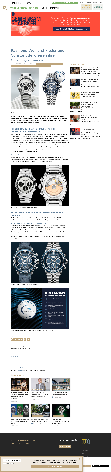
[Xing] (21, 339)
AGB (83, 453)
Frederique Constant (17, 66)
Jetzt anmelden (65, 446)
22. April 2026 (36, 399)
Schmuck (35, 440)
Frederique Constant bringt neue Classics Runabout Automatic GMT (90, 81)
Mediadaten (85, 456)
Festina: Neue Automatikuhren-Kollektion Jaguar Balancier (60, 421)
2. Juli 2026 (14, 401)
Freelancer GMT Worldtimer (47, 346)
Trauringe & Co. (15, 443)
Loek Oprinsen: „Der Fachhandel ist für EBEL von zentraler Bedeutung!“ (39, 394)
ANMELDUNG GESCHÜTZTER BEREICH (65, 2)
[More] (28, 339)
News (12, 440)
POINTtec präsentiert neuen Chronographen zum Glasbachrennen (89, 104)
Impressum (85, 450)
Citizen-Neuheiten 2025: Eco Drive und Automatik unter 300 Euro (20, 421)
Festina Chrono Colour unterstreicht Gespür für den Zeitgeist (89, 117)
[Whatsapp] (25, 339)
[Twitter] (15, 339)
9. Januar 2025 (15, 425)
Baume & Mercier (16, 389)
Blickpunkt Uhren (38, 389)
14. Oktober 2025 (57, 397)
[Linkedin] (18, 339)
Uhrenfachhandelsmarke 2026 (42, 66)
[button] (104, 3)
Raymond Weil (28, 66)
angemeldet (20, 370)
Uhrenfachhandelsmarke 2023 (20, 348)
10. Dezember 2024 (37, 423)
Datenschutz (85, 447)
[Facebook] (12, 339)
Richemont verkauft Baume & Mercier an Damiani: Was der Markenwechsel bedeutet (89, 69)
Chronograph (19, 346)
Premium (26, 443)
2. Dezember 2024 (57, 425)
